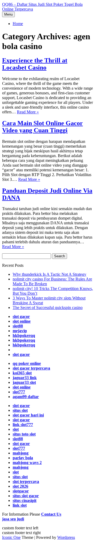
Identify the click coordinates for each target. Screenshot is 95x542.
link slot (20, 505)
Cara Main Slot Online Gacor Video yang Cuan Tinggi (42, 127)
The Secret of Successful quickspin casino (48, 307)
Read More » (28, 112)
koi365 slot (22, 373)
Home (18, 23)
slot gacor (21, 316)
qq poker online (27, 363)
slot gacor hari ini (28, 415)
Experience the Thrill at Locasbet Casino (34, 64)
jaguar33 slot (24, 382)
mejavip (20, 330)
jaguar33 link (25, 377)
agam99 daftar (26, 396)
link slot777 (23, 424)
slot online (22, 321)
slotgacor (21, 491)
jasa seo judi (13, 519)
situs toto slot (24, 434)
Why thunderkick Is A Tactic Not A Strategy (49, 274)
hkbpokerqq (24, 335)
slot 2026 (20, 486)
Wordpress (66, 537)
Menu (8, 14)
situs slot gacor (26, 495)
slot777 (19, 392)
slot (16, 429)
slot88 (18, 326)
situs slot (20, 410)
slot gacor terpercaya (31, 368)
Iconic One (11, 537)
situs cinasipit (24, 500)
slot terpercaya (26, 481)
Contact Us (51, 514)
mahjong (20, 467)
